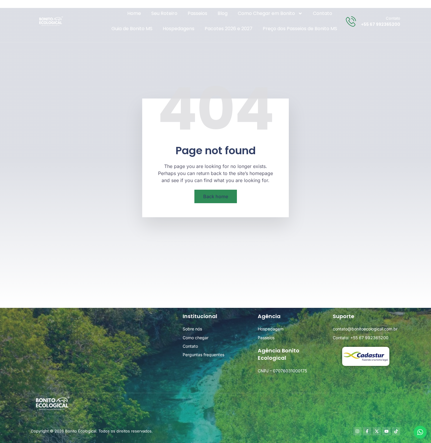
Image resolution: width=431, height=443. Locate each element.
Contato (322, 13)
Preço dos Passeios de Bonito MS (300, 28)
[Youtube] (386, 431)
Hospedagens (178, 28)
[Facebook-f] (367, 431)
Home (134, 13)
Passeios (197, 13)
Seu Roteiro (164, 13)
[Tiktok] (396, 431)
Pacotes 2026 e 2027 (228, 28)
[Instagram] (357, 431)
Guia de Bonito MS (131, 28)
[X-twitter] (377, 431)
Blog (223, 13)
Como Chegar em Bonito (266, 13)
